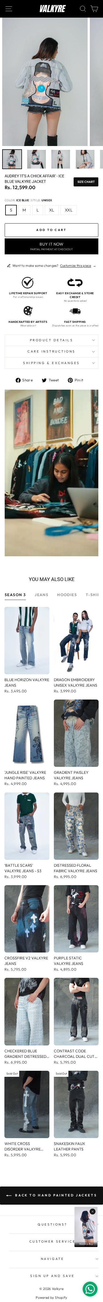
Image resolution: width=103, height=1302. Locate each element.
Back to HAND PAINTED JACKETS (55, 1195)
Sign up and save (52, 1276)
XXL (69, 210)
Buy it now (51, 246)
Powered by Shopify (51, 1297)
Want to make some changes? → (54, 265)
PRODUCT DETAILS (51, 340)
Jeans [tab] (41, 594)
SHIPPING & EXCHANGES (51, 363)
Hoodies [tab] (67, 594)
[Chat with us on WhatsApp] (90, 1289)
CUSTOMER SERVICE (52, 1241)
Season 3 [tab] (15, 594)
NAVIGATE (52, 1259)
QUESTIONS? (52, 1224)
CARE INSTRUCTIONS (51, 351)
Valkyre (51, 9)
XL (51, 210)
